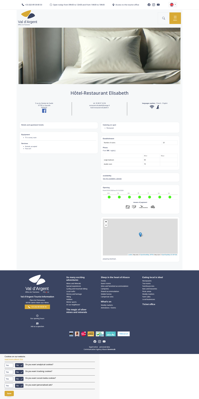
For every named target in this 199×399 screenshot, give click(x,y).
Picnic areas (146, 291)
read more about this (14, 359)
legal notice (93, 347)
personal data (105, 347)
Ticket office (148, 304)
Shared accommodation (110, 291)
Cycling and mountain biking (76, 289)
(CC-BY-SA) (173, 254)
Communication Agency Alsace (99, 349)
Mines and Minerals (73, 283)
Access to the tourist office (127, 4)
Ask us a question (37, 326)
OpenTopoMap (166, 254)
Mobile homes (106, 294)
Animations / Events (108, 308)
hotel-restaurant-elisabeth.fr (99, 108)
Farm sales (146, 297)
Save (9, 393)
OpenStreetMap (144, 254)
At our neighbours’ (73, 305)
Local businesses (148, 299)
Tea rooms (146, 283)
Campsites (105, 289)
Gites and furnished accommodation (114, 286)
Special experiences (73, 286)
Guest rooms (106, 283)
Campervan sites (107, 297)
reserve (140, 211)
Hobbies (69, 299)
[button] (172, 4)
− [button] (106, 225)
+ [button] (106, 221)
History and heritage (74, 294)
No (17, 365)
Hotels (103, 281)
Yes (7, 365)
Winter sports (71, 302)
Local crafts (70, 291)
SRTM (151, 254)
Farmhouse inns (148, 286)
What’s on (106, 301)
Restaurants (147, 281)
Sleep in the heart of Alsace (115, 277)
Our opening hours (37, 318)
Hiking (68, 297)
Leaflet (130, 254)
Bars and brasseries (149, 289)
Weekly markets (107, 305)
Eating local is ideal (152, 277)
